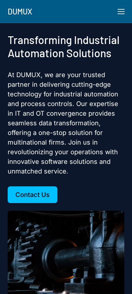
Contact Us (32, 195)
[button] (121, 11)
